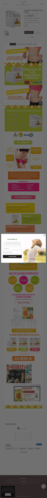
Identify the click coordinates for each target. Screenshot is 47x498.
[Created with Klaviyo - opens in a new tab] (23, 263)
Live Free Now (12, 256)
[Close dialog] (44, 235)
